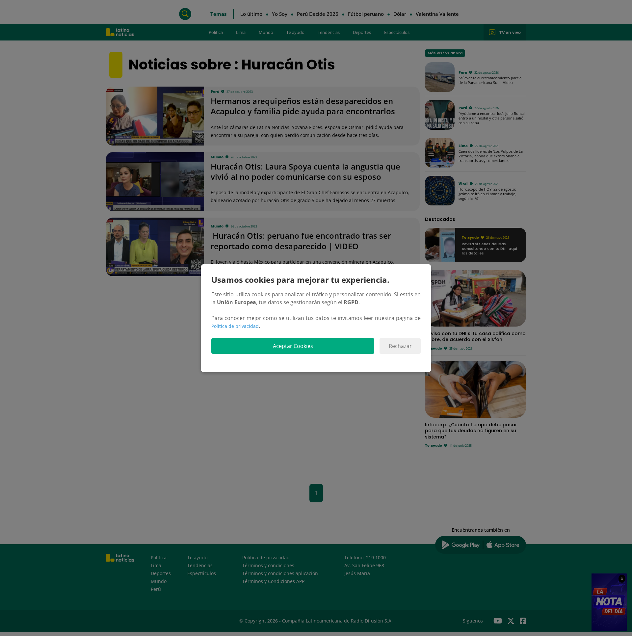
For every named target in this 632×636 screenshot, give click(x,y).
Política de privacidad (235, 326)
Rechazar (400, 346)
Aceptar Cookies (293, 346)
